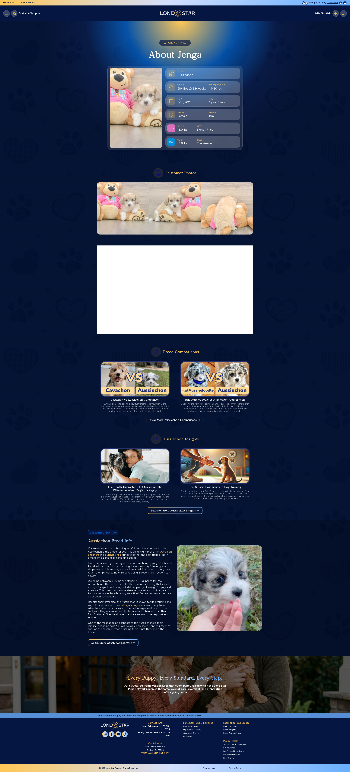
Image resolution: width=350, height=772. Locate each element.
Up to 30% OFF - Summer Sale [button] (19, 2)
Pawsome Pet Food (231, 755)
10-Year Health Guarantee (234, 744)
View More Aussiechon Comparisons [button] (173, 420)
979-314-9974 (323, 13)
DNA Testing (228, 758)
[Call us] (335, 13)
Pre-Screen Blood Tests (233, 751)
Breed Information (231, 726)
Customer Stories (191, 733)
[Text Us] (343, 13)
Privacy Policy (235, 768)
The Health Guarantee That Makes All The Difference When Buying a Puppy (135, 488)
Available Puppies (29, 13)
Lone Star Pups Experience (198, 722)
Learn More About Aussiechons (111, 642)
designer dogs (130, 605)
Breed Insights (229, 730)
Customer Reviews (191, 726)
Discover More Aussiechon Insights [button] (173, 510)
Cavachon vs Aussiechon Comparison (135, 399)
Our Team (187, 736)
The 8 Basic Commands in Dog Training (215, 487)
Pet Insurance (229, 748)
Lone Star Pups (104, 715)
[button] (340, 3)
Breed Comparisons (232, 733)
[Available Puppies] (14, 13)
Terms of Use (209, 768)
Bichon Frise (114, 554)
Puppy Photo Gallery (125, 715)
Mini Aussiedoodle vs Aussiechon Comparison (215, 399)
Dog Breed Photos (147, 715)
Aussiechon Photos (169, 715)
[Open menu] (6, 13)
